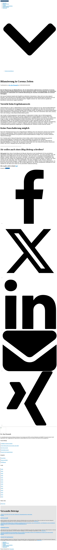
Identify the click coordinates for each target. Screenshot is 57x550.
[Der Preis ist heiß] (16, 514)
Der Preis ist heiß (4, 447)
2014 (2, 492)
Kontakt (4, 544)
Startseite (4, 542)
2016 (2, 488)
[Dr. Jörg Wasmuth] (3, 432)
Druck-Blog (7, 168)
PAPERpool (3, 462)
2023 (2, 473)
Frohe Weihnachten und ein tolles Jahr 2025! (10, 445)
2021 (2, 477)
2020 (2, 479)
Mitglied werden (6, 543)
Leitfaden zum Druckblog (8, 545)
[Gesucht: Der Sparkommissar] (28, 533)
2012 (2, 496)
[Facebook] (30, 223)
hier (16, 166)
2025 (2, 469)
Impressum (5, 547)
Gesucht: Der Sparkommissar (7, 452)
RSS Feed (3, 503)
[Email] (30, 370)
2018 (2, 484)
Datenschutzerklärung (9, 71)
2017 (2, 486)
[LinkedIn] (30, 330)
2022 (2, 475)
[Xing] (30, 425)
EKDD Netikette (6, 546)
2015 (2, 490)
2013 (2, 494)
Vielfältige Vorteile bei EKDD (6, 443)
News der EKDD (4, 460)
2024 (2, 471)
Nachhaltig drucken (4, 527)
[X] (30, 277)
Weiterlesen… (36, 521)
